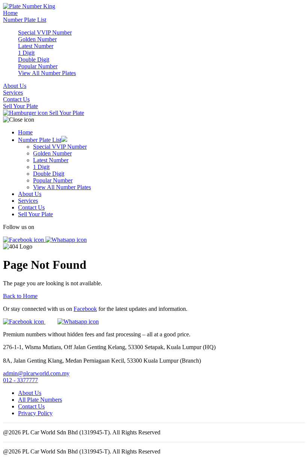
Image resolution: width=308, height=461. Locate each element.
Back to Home (20, 296)
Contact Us (16, 99)
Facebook (85, 309)
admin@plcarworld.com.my (36, 373)
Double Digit (33, 59)
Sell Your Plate (20, 106)
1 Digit (26, 53)
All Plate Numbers (40, 399)
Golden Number (37, 39)
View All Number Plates (47, 73)
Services (13, 92)
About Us (14, 86)
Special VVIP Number (45, 32)
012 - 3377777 (20, 380)
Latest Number (35, 46)
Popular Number (37, 66)
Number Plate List (24, 20)
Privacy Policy (35, 413)
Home (10, 13)
